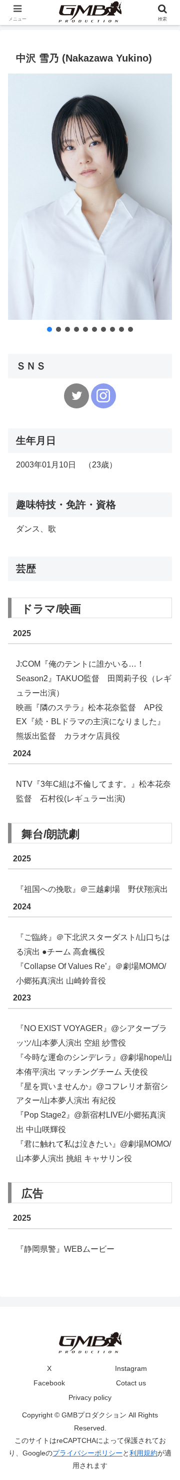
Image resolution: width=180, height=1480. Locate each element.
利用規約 (144, 1453)
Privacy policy (90, 1397)
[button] (49, 329)
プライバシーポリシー (87, 1453)
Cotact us (131, 1383)
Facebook (49, 1383)
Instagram (131, 1368)
